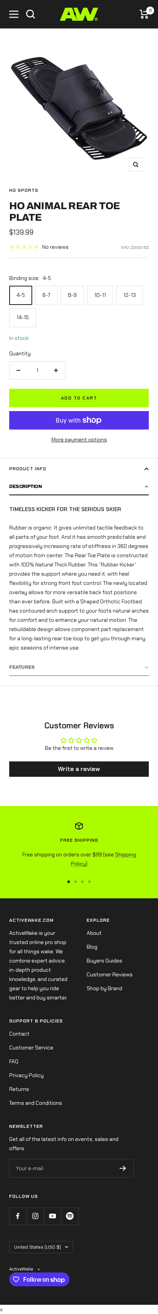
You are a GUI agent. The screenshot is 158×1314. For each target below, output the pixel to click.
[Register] (123, 1168)
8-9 (72, 294)
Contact (19, 1033)
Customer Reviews (110, 974)
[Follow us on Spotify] (69, 1216)
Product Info (27, 469)
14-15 (22, 317)
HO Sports (23, 190)
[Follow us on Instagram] (35, 1216)
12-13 (129, 294)
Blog (92, 946)
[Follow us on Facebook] (17, 1216)
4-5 (20, 294)
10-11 (100, 294)
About (94, 932)
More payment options (79, 439)
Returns (19, 1089)
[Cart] (144, 14)
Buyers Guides (104, 960)
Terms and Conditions (35, 1102)
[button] (79, 486)
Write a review (79, 769)
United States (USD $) (37, 1247)
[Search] (30, 14)
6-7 (46, 294)
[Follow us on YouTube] (52, 1216)
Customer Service (31, 1047)
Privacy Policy (26, 1075)
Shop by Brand (104, 988)
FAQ (13, 1061)
